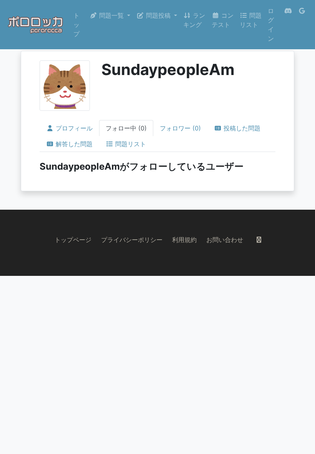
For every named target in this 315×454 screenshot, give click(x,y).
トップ (76, 25)
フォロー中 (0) (126, 128)
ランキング (194, 20)
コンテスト (223, 20)
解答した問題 (73, 144)
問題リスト (251, 20)
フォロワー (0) (180, 128)
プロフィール (73, 128)
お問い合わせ (224, 240)
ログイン (271, 24)
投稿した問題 (241, 128)
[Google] (302, 24)
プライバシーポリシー (131, 240)
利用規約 (184, 240)
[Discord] (288, 24)
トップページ (73, 240)
